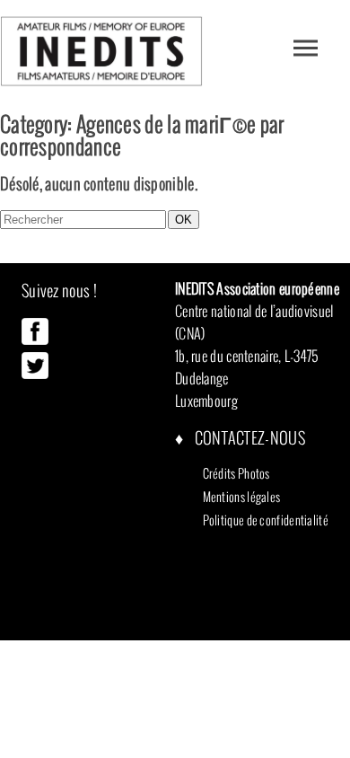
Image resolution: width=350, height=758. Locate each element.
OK (183, 219)
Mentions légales (242, 497)
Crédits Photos (236, 473)
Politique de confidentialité (265, 520)
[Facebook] (35, 340)
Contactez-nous (248, 438)
